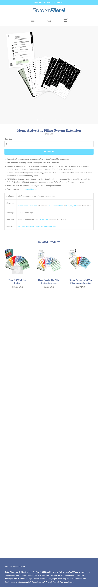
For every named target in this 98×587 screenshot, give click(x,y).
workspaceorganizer (27, 206)
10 (60, 120)
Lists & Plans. (31, 189)
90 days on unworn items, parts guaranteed (37, 226)
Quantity (8, 139)
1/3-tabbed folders (56, 206)
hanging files (72, 206)
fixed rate (44, 219)
